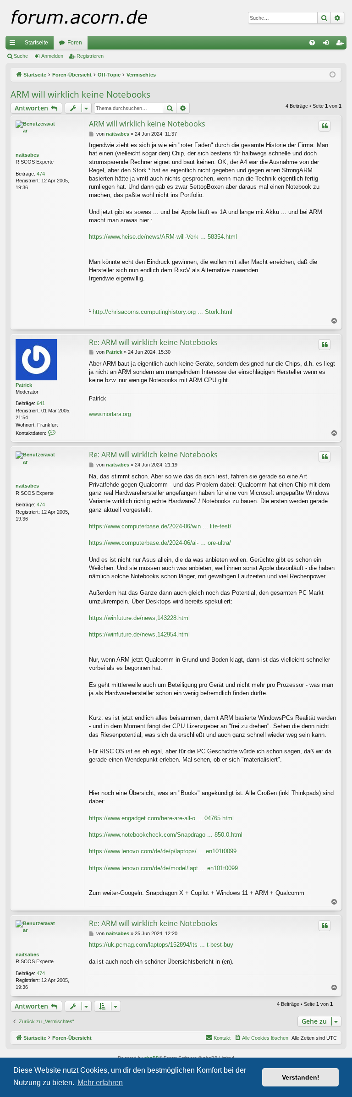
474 (41, 173)
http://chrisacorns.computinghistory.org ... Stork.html (162, 311)
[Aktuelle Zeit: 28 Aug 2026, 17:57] (333, 75)
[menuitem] (312, 42)
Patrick (24, 385)
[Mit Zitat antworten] (324, 126)
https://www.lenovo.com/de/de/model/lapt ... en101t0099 (163, 868)
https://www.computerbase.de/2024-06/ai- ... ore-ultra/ (160, 542)
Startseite (36, 42)
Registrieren (90, 56)
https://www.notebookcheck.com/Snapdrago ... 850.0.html (165, 834)
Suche (21, 56)
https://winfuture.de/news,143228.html (139, 617)
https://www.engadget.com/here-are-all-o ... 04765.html (161, 818)
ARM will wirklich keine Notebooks (80, 94)
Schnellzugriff (14, 44)
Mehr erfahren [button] (100, 1082)
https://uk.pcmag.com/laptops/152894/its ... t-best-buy (161, 944)
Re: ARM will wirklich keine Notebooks (153, 342)
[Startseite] (97, 18)
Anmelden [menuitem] (328, 44)
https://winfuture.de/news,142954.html (139, 634)
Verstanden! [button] (300, 1077)
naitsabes (27, 155)
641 (41, 403)
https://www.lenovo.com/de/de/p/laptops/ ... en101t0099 (162, 851)
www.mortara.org (110, 414)
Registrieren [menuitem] (341, 44)
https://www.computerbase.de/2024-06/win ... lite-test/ (160, 526)
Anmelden (52, 56)
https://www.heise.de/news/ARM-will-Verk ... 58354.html (163, 236)
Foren (74, 42)
